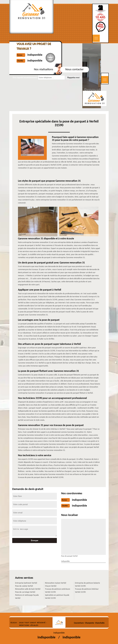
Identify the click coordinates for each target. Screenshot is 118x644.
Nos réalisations (43, 69)
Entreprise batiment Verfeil (26, 583)
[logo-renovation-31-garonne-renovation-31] (59, 622)
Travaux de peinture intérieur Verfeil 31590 (87, 590)
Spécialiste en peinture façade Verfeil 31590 (57, 596)
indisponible (79, 500)
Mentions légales (28, 625)
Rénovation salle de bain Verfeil (27, 589)
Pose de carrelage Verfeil (25, 592)
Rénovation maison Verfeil (55, 583)
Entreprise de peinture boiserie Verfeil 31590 (87, 584)
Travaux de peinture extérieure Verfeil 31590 (57, 590)
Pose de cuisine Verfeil (24, 586)
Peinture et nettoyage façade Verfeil (27, 596)
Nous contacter (74, 69)
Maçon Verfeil (50, 586)
